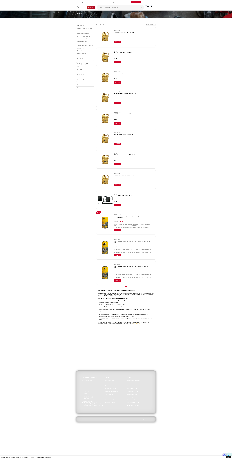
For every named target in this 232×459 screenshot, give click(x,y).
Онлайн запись (136, 2)
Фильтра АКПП (80, 48)
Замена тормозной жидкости (134, 397)
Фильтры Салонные (81, 55)
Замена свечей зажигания (133, 399)
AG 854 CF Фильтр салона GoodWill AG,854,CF (124, 154)
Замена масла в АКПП (133, 388)
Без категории (80, 58)
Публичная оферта (87, 380)
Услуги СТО (106, 2)
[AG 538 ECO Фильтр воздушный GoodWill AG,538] (105, 97)
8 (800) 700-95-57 (152, 2)
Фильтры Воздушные (82, 50)
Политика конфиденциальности (142, 419)
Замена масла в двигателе (133, 380)
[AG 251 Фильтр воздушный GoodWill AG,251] (105, 57)
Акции (100, 2)
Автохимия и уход (109, 380)
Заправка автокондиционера (134, 383)
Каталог (90, 7)
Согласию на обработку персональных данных (42, 457)
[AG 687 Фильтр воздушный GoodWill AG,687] (105, 138)
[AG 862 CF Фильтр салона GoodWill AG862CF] (105, 179)
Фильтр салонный (109, 399)
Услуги (129, 377)
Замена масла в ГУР (132, 394)
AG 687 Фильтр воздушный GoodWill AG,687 (124, 134)
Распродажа (80, 87)
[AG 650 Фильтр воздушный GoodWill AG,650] (105, 118)
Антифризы (79, 31)
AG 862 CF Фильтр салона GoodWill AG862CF (124, 175)
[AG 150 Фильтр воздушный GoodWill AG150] (105, 36)
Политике (30, 457)
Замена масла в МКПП (133, 391)
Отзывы (122, 2)
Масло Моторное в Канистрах (83, 36)
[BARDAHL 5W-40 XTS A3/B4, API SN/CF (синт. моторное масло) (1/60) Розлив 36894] (105, 273)
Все (78, 66)
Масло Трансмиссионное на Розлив (85, 45)
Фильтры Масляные (81, 53)
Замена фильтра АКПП (133, 402)
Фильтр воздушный (110, 402)
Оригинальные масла (110, 388)
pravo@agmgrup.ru (87, 391)
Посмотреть (117, 41)
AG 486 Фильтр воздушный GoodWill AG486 (124, 73)
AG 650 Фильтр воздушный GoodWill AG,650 (124, 113)
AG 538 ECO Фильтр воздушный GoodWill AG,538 (125, 93)
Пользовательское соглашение (89, 419)
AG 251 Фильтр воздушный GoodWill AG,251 (124, 52)
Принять (228, 457)
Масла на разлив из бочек (111, 385)
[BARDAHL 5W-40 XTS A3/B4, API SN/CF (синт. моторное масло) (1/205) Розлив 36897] (105, 247)
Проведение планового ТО (134, 405)
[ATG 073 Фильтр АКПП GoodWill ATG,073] (105, 200)
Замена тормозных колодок (134, 385)
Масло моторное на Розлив (83, 38)
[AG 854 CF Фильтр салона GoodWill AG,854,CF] (105, 159)
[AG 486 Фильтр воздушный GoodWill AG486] (105, 77)
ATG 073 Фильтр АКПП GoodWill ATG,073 (123, 195)
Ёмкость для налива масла (83, 33)
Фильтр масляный (109, 397)
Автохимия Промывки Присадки (84, 28)
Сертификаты (115, 2)
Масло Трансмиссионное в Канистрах (83, 42)
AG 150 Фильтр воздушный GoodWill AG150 (124, 32)
